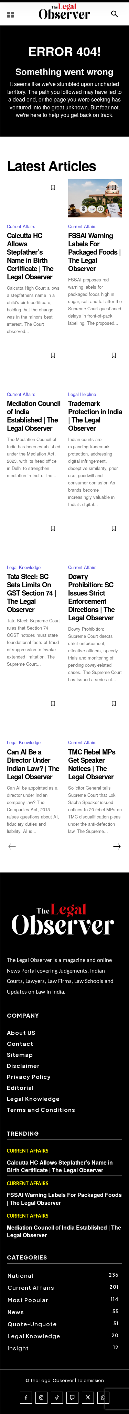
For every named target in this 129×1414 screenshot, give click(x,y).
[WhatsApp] (103, 1398)
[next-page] (116, 847)
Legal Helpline (82, 394)
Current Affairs (21, 226)
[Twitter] (88, 1398)
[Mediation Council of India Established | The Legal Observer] (34, 366)
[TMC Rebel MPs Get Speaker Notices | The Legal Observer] (95, 714)
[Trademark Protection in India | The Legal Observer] (95, 366)
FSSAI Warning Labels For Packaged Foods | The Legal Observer (94, 251)
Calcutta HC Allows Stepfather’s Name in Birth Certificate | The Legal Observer (30, 255)
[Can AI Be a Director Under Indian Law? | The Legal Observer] (34, 714)
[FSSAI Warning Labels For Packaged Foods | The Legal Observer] (95, 198)
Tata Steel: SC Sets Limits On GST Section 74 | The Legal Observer (31, 592)
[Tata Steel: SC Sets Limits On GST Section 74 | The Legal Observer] (34, 539)
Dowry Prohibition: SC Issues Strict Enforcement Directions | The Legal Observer (91, 596)
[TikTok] (57, 1398)
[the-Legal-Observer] (64, 11)
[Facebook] (26, 1398)
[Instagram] (41, 1398)
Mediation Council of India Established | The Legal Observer (34, 415)
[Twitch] (72, 1398)
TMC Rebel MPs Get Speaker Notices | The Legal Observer (91, 764)
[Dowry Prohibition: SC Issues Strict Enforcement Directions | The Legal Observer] (95, 539)
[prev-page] (12, 847)
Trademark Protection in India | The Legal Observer (95, 415)
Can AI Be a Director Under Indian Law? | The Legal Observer (33, 764)
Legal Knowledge (24, 567)
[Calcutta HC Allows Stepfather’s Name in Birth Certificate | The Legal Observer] (34, 198)
